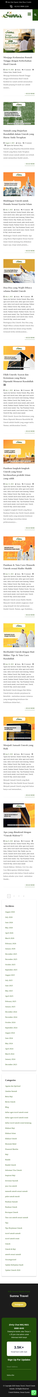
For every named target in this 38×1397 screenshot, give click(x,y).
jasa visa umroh (26, 220)
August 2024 (10, 1033)
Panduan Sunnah (8, 225)
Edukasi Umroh (8, 220)
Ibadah (19, 220)
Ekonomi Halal (10, 1144)
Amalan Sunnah (21, 212)
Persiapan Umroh (11, 1212)
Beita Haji (9, 1097)
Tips (13, 227)
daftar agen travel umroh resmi (16, 1112)
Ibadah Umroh (17, 72)
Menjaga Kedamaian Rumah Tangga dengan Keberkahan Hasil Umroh (17, 60)
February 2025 (10, 1001)
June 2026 (9, 922)
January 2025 (10, 1007)
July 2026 (9, 917)
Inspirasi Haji (10, 1175)
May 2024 (9, 1043)
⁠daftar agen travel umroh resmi (25, 215)
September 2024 (11, 1028)
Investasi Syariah (11, 1181)
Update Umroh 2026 (12, 1270)
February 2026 (10, 944)
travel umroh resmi (18, 230)
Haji (15, 220)
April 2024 (9, 1049)
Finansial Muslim (11, 1149)
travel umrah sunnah (9, 317)
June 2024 (9, 1038)
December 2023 (11, 1065)
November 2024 (11, 1017)
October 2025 (10, 965)
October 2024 (10, 1022)
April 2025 (9, 996)
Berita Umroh (10, 1102)
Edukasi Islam (7, 72)
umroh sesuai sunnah (14, 232)
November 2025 (11, 959)
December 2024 (11, 1012)
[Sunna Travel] (12, 15)
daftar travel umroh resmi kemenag (13, 217)
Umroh (27, 230)
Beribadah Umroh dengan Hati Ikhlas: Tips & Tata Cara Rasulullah (18, 655)
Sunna (18, 70)
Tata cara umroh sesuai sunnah (16, 1218)
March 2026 (9, 938)
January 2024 (10, 1059)
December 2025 (11, 954)
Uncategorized (10, 1260)
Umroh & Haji (7, 319)
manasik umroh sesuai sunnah (12, 222)
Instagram (19, 1305)
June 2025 (9, 986)
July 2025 (9, 980)
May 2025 (9, 991)
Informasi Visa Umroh (13, 1170)
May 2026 (9, 928)
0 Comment (27, 70)
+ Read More (30, 93)
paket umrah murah (27, 222)
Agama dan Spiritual (12, 145)
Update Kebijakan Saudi (14, 1265)
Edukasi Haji (10, 1128)
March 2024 (9, 1054)
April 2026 (9, 933)
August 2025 (10, 975)
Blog (21, 145)
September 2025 (11, 970)
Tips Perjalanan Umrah (23, 227)
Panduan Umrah (19, 225)
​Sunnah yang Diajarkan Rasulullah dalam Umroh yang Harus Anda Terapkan (18, 134)
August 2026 (10, 912)
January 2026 (10, 949)
